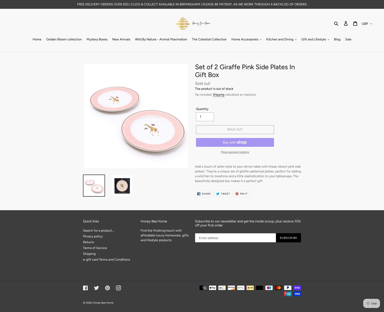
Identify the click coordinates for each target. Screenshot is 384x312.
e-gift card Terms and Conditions (106, 259)
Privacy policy (93, 236)
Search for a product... (98, 230)
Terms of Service (95, 248)
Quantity (202, 109)
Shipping (218, 94)
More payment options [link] (235, 152)
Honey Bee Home (103, 302)
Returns (88, 242)
